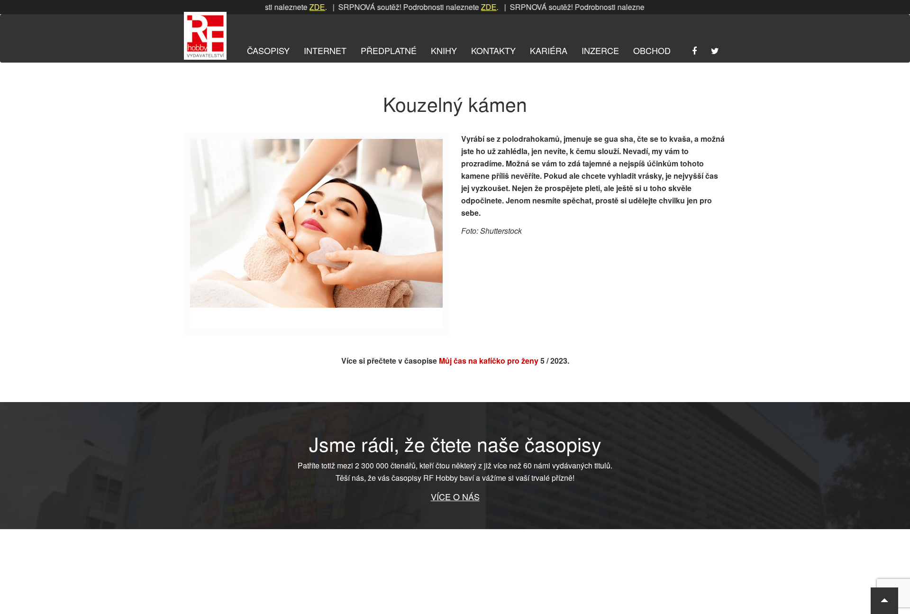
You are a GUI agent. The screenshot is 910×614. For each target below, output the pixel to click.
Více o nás (455, 496)
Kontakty (493, 50)
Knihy (444, 50)
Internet (325, 50)
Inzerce (600, 50)
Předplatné (389, 50)
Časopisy (268, 50)
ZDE (301, 6)
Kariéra (548, 50)
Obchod (652, 50)
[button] (884, 600)
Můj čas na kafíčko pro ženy (488, 360)
